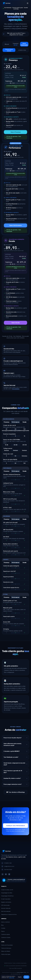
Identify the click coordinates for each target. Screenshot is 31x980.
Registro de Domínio (6, 902)
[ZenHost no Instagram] (2, 874)
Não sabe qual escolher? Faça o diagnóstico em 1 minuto (16, 33)
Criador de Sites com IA (7, 889)
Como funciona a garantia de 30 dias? (13, 771)
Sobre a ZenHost (5, 922)
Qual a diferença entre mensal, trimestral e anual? (12, 744)
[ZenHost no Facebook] (6, 874)
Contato (3, 928)
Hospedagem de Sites (6, 892)
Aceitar (26, 977)
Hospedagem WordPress (7, 896)
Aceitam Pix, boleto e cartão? (12, 778)
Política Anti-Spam (5, 954)
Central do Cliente (5, 937)
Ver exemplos (15, 388)
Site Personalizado (5, 911)
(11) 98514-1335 (8, 863)
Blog (2, 925)
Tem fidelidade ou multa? (11, 757)
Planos (3, 931)
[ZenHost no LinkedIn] (9, 874)
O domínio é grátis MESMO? (12, 751)
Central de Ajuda (5, 934)
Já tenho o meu (22, 50)
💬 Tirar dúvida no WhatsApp (15, 792)
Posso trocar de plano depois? (12, 737)
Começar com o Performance (15, 825)
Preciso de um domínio (9, 50)
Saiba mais (11, 977)
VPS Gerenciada (5, 905)
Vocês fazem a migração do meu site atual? (14, 764)
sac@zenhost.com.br (9, 866)
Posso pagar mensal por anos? (13, 784)
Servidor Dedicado (5, 908)
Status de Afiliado (5, 951)
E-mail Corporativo (5, 899)
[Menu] (27, 3)
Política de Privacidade (7, 945)
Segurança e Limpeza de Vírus (9, 914)
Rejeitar (20, 977)
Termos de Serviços (6, 948)
